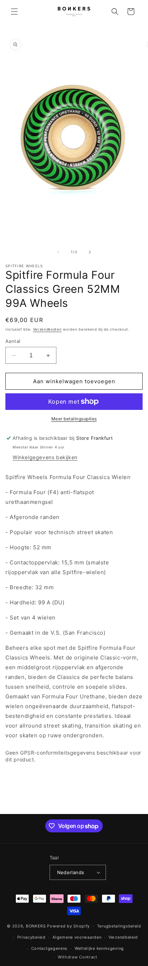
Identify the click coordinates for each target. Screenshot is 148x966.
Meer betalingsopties (74, 418)
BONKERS (36, 926)
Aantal (12, 341)
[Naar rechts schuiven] (90, 252)
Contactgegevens (49, 948)
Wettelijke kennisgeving (99, 948)
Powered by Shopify (68, 926)
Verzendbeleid (123, 937)
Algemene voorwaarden (76, 937)
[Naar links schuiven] (58, 252)
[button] (14, 11)
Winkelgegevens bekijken (45, 457)
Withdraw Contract (77, 957)
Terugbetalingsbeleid (119, 926)
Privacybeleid (31, 937)
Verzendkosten (47, 329)
